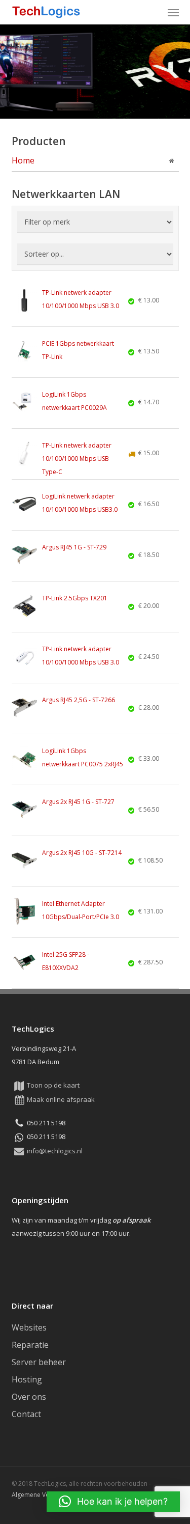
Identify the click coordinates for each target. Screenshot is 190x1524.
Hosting (27, 1379)
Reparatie (30, 1344)
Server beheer (39, 1362)
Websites (29, 1327)
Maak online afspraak (61, 1099)
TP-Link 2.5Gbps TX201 (74, 598)
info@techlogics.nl (55, 1150)
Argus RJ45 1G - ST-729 (74, 547)
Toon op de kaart (53, 1085)
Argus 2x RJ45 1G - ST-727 (78, 801)
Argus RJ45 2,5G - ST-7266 (78, 700)
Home (23, 160)
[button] (173, 12)
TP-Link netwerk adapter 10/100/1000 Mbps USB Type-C (76, 458)
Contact (26, 1414)
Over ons (29, 1396)
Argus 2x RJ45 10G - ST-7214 (82, 852)
